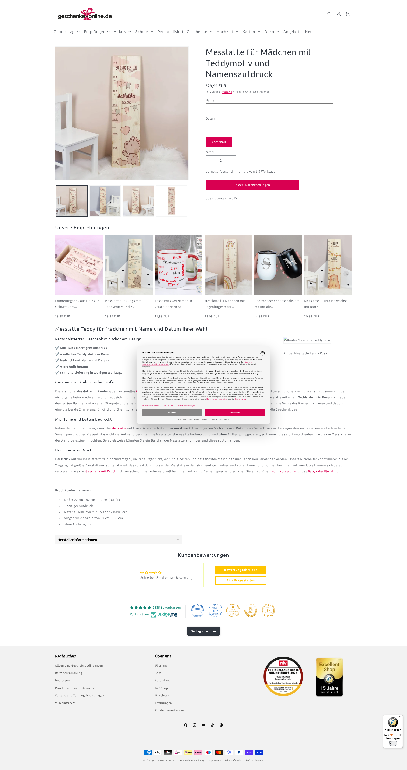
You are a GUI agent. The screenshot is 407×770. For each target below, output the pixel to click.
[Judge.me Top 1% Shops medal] (251, 610)
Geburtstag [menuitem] (64, 31)
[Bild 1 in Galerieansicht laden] (71, 201)
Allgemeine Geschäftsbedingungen (79, 665)
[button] (329, 14)
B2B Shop (161, 688)
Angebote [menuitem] (292, 31)
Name (210, 100)
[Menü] (400, 717)
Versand (227, 91)
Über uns (161, 665)
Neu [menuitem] (309, 31)
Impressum (63, 680)
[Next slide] (346, 274)
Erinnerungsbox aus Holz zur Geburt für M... (77, 304)
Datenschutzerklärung (191, 760)
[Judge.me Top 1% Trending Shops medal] (268, 610)
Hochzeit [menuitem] (225, 31)
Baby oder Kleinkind (323, 471)
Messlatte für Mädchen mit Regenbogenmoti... (225, 304)
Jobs (158, 673)
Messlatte (119, 428)
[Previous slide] (61, 274)
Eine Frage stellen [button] (241, 580)
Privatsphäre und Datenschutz (76, 688)
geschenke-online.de (163, 760)
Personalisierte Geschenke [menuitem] (182, 31)
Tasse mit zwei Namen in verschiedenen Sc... (173, 304)
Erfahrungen (163, 703)
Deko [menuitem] (269, 31)
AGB (248, 760)
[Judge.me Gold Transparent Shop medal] (233, 610)
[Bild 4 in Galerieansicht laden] (171, 201)
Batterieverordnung (68, 673)
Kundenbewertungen (169, 710)
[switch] (393, 743)
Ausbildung (163, 680)
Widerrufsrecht (65, 703)
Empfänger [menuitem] (94, 31)
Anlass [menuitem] (120, 31)
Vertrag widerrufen (203, 631)
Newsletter (162, 695)
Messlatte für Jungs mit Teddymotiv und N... (123, 304)
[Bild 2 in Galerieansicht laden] (105, 201)
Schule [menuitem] (141, 31)
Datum (211, 118)
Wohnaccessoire (283, 471)
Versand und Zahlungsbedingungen (79, 695)
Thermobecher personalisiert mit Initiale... (276, 304)
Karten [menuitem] (249, 31)
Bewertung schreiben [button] (240, 569)
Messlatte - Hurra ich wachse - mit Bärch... (327, 304)
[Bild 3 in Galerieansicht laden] (138, 201)
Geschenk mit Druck (100, 471)
